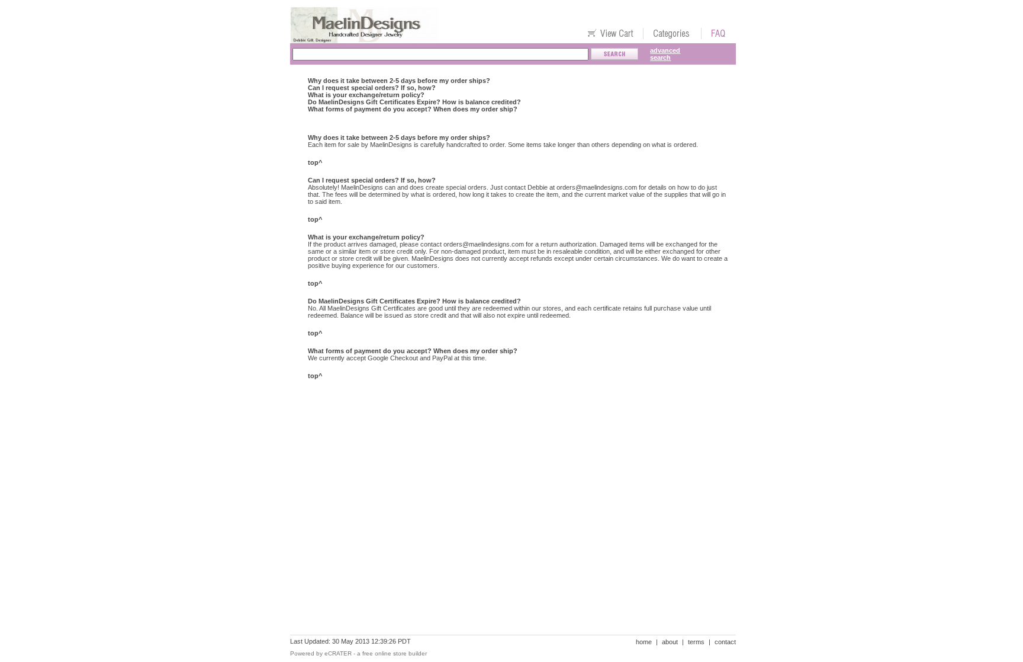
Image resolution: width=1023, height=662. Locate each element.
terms (696, 641)
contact (725, 641)
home (644, 641)
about (670, 641)
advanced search (665, 54)
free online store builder (394, 653)
